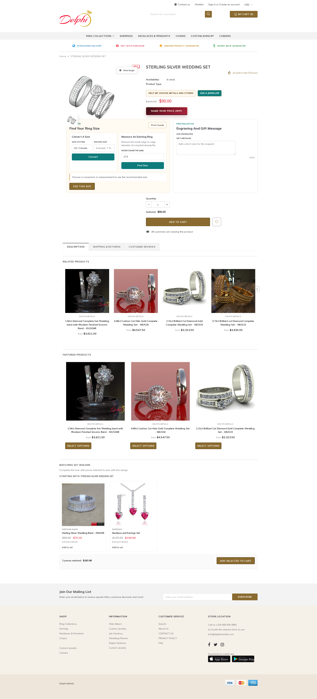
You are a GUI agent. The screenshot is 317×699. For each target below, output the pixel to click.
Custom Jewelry (117, 647)
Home (62, 56)
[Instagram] (222, 644)
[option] (93, 46)
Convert (93, 156)
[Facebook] (209, 644)
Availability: (152, 79)
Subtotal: (151, 211)
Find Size (142, 165)
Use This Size (82, 186)
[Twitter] (215, 644)
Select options (87, 309)
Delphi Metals (87, 316)
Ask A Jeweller (209, 93)
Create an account (229, 4)
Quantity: (151, 198)
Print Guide (157, 125)
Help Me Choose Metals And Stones (171, 93)
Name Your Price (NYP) (166, 110)
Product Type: (154, 84)
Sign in (212, 4)
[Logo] (75, 18)
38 (152, 231)
